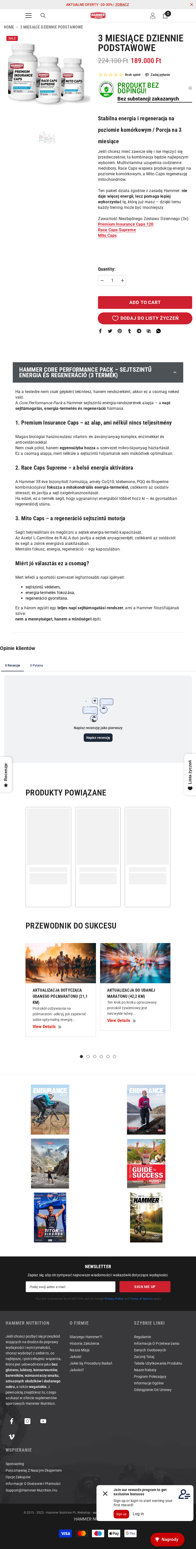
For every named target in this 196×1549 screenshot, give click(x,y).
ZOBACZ (122, 5)
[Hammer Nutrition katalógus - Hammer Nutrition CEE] (50, 1163)
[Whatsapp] (158, 330)
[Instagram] (27, 1421)
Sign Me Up (145, 1287)
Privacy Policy (114, 1298)
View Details (44, 1026)
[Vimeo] (12, 1437)
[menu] (29, 15)
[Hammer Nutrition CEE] (50, 1109)
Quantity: (107, 269)
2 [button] (88, 1056)
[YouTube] (43, 1421)
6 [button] (114, 1056)
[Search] (43, 15)
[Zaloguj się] (153, 15)
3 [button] (94, 1056)
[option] (47, 76)
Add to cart (145, 302)
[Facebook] (100, 330)
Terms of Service (141, 1298)
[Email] (148, 330)
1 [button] (81, 1056)
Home (9, 27)
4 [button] (101, 1056)
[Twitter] (110, 330)
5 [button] (107, 1056)
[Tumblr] (129, 330)
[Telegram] (139, 330)
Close (191, 5)
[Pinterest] (119, 330)
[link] (48, 869)
